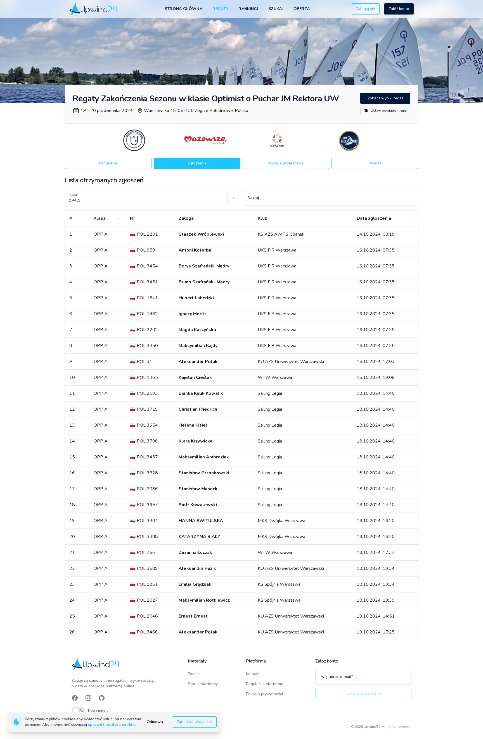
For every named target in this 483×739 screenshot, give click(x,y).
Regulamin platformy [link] (264, 684)
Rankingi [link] (248, 8)
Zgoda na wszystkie (194, 721)
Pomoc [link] (194, 673)
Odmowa (155, 721)
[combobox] (69, 201)
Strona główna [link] (184, 8)
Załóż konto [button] (399, 8)
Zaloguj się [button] (365, 8)
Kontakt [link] (253, 673)
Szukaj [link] (275, 8)
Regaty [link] (220, 8)
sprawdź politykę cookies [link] (112, 724)
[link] (93, 9)
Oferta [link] (301, 8)
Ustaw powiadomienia (389, 110)
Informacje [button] (108, 163)
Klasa (72, 194)
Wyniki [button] (375, 163)
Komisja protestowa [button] (286, 163)
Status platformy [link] (203, 684)
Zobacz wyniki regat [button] (385, 98)
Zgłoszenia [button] (197, 163)
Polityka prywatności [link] (264, 694)
